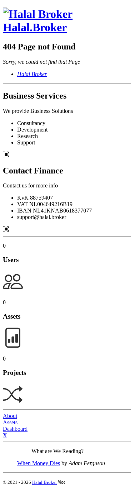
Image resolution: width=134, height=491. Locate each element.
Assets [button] (10, 422)
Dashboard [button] (15, 429)
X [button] (5, 435)
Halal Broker (44, 482)
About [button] (10, 416)
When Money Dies (38, 463)
